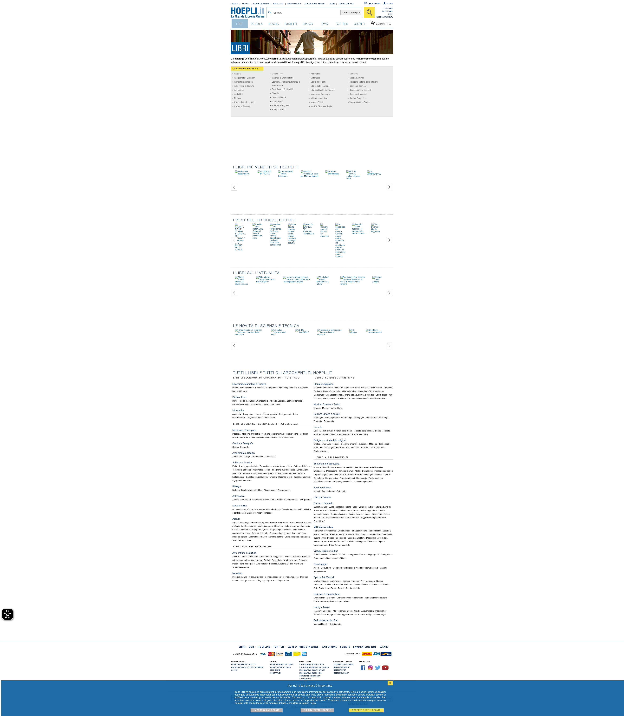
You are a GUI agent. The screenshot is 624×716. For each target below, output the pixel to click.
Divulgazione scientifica (251, 490)
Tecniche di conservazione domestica (342, 518)
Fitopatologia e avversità (281, 530)
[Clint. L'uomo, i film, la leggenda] (375, 231)
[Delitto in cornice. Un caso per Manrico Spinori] (310, 176)
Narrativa (354, 74)
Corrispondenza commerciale (350, 598)
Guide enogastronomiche (340, 507)
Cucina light (377, 514)
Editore (245, 4)
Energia (273, 477)
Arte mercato (262, 564)
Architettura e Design (243, 82)
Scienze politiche (332, 418)
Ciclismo (346, 581)
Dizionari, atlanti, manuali (325, 398)
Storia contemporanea (323, 388)
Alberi (316, 568)
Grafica (235, 447)
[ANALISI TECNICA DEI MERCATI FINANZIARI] (308, 234)
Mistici (358, 471)
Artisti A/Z (236, 557)
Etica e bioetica (342, 434)
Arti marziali (337, 584)
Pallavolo (385, 584)
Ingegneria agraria (260, 530)
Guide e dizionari (377, 447)
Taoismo (364, 447)
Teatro (333, 408)
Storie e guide (328, 434)
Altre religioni (333, 444)
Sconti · (345, 646)
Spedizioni (275, 670)
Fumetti (291, 24)
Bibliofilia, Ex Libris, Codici (281, 564)
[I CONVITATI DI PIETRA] (264, 174)
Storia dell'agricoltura (241, 540)
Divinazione (367, 471)
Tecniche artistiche (292, 557)
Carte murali (319, 558)
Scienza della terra (302, 466)
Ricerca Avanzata (385, 17)
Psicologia (318, 418)
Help (390, 14)
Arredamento (257, 457)
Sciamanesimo (331, 478)
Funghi (332, 491)
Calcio (328, 584)
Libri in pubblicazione (320, 86)
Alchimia (378, 474)
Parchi (325, 491)
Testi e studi (327, 431)
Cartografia (385, 555)
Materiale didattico (287, 437)
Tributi (242, 401)
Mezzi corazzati (363, 534)
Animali (317, 491)
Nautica (317, 581)
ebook (308, 24)
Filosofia (275, 93)
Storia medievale (321, 391)
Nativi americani (365, 467)
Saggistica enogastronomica (373, 518)
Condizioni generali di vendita (314, 667)
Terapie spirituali (347, 478)
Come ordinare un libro (281, 664)
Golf (315, 588)
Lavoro (266, 404)
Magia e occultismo (339, 467)
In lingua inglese (256, 577)
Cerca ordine (374, 3)
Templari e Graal (346, 471)
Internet (257, 414)
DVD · (252, 646)
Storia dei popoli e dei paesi (347, 388)
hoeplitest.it (340, 670)
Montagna (370, 581)
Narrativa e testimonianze (325, 531)
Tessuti (285, 509)
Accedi (390, 3)
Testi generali (285, 414)
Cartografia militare (356, 538)
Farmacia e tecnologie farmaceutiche (276, 466)
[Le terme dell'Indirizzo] (332, 174)
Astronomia (239, 90)
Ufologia (353, 467)
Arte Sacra (298, 564)
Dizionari (331, 598)
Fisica (267, 470)
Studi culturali (371, 418)
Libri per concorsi (294, 401)
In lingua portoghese (265, 580)
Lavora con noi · (365, 646)
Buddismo (363, 444)
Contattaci (275, 673)
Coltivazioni (326, 568)
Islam (316, 447)
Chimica (277, 473)
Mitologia (373, 444)
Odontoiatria (271, 437)
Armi (324, 538)
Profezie (359, 474)
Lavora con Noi (346, 4)
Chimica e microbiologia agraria (258, 526)
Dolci (355, 507)
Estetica (317, 431)
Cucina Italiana (320, 507)
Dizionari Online (261, 4)
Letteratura (315, 78)
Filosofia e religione (359, 434)
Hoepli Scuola (294, 4)
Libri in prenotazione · (303, 646)
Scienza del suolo (260, 533)
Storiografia (319, 395)
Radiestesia (361, 478)
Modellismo (380, 611)
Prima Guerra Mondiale (339, 545)
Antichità (350, 541)
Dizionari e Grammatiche (282, 78)
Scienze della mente (343, 431)
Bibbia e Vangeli (327, 447)
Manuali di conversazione (375, 598)
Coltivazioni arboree (241, 530)
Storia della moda (256, 509)
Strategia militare (359, 531)
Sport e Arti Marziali (358, 94)
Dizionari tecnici (285, 477)
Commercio (276, 404)
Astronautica (292, 500)
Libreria (234, 4)
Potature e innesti (277, 533)
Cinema (317, 408)
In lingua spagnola (273, 577)
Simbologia (319, 478)
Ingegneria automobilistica (283, 470)
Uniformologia (377, 534)
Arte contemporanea (253, 560)
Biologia (237, 98)
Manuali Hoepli (320, 624)
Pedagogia (359, 418)
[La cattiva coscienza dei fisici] (279, 334)
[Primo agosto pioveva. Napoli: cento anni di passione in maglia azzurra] (292, 243)
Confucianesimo (321, 451)
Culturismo (374, 584)
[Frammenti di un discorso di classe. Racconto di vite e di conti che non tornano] (352, 284)
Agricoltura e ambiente (296, 533)
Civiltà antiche (376, 388)
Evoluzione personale (363, 482)
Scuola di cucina (329, 510)
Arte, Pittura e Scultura (244, 86)
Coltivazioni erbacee (258, 537)
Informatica (315, 74)
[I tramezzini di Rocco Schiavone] (286, 176)
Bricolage (327, 611)
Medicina (236, 434)
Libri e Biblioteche (318, 82)
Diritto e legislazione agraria (297, 537)
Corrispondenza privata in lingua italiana (332, 601)
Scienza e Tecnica (358, 86)
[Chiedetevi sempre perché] (374, 332)
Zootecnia (305, 526)
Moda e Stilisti (317, 102)
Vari (390, 395)
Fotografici (341, 491)
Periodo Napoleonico (336, 538)
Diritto (235, 401)
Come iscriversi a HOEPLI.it (243, 664)
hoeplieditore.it (341, 667)
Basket (341, 588)
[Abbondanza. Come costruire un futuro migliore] (266, 282)
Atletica (364, 584)
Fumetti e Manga (279, 97)
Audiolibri (238, 94)
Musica (325, 408)
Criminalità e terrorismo (376, 398)
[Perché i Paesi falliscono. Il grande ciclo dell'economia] (358, 233)
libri (239, 24)
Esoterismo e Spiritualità (282, 89)
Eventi (332, 4)
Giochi (357, 611)
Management (272, 388)
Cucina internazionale (348, 510)
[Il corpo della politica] (377, 282)
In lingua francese (291, 577)
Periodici (281, 500)
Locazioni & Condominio (257, 401)
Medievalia (371, 538)
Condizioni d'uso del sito (311, 664)
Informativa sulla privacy (312, 670)
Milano (343, 558)
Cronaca (351, 398)
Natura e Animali (357, 78)
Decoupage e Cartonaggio (335, 614)
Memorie (361, 398)
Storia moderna (376, 391)
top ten (342, 24)
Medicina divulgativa (251, 434)
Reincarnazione (346, 474)
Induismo (355, 447)
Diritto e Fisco (278, 74)
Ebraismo (340, 447)
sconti (359, 24)
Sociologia (384, 418)
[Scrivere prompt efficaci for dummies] (324, 236)
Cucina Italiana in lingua (359, 514)
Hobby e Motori (278, 109)
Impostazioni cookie (267, 710)
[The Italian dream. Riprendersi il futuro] (325, 284)
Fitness (325, 581)
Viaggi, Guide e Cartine (360, 102)
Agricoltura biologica (241, 522)
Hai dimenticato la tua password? (247, 667)
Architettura (237, 457)
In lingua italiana (239, 577)
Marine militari (375, 531)
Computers (248, 414)
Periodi (267, 560)
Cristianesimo (320, 444)
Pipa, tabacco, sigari (377, 614)
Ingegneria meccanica (252, 473)
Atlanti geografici (371, 555)
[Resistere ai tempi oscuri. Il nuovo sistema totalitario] (330, 334)
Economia (259, 388)
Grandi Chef (319, 521)
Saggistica (294, 509)
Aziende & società (278, 401)
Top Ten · (279, 646)
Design (247, 457)
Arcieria (356, 588)
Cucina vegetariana (368, 510)
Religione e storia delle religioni (364, 82)
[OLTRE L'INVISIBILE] (302, 332)
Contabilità (303, 388)
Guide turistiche (320, 555)
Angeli (324, 474)
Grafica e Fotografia (280, 105)
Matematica (258, 470)
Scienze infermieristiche (254, 437)
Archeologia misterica (342, 482)
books (274, 24)
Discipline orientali (349, 444)
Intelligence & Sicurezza (366, 541)
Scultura (236, 567)
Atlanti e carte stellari (241, 500)
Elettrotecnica (238, 477)
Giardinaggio (277, 101)
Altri (362, 581)
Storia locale (381, 395)
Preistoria (342, 398)
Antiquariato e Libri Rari (244, 78)
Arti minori (253, 557)
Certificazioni (269, 418)
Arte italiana (237, 560)
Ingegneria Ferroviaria (242, 480)
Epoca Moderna (329, 541)
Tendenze (268, 513)
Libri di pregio (335, 624)
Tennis (349, 588)
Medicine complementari (273, 434)
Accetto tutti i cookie (366, 710)
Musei (244, 557)
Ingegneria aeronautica (293, 473)
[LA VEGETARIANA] (374, 174)
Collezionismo (290, 560)
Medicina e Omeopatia (321, 94)
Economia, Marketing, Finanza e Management (286, 83)
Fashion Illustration (253, 513)
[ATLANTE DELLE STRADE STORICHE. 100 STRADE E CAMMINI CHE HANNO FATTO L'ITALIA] (240, 250)
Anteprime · (330, 646)
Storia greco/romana (334, 395)
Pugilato (355, 581)
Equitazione (324, 588)
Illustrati (341, 555)
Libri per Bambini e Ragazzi (323, 90)
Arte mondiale (265, 557)
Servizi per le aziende (315, 4)
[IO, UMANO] (354, 332)
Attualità (364, 388)
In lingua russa (247, 580)
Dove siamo (387, 11)
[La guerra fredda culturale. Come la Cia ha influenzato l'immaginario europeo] (296, 282)
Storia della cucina (339, 514)
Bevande (363, 507)
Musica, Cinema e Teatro (321, 106)
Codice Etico (305, 679)
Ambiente (268, 473)
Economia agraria (260, 522)
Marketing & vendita (288, 388)
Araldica (333, 534)
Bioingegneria (284, 490)
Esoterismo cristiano (323, 482)
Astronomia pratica (260, 500)
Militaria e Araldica (319, 98)
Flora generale (371, 568)
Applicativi (236, 414)
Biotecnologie (270, 490)
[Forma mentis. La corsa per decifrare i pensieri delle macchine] (249, 334)
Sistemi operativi (270, 414)
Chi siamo (388, 8)
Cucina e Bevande (242, 106)
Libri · (243, 646)
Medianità (333, 474)
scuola (257, 24)
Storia (273, 500)
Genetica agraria (275, 537)
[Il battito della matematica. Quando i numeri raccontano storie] (258, 238)
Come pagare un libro (280, 667)
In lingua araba (282, 580)
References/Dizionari (279, 522)
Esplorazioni (335, 581)
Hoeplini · (265, 646)
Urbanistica (270, 457)
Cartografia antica (355, 555)
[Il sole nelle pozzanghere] (243, 174)
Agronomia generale (241, 533)
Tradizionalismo (376, 478)
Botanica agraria (239, 537)
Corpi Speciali (344, 531)
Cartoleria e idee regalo (244, 102)
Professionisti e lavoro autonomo (246, 404)
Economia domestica (357, 614)
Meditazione (331, 471)
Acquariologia (367, 611)
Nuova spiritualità (321, 467)
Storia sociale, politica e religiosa (359, 395)
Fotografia (244, 447)
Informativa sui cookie (310, 673)
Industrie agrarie (292, 526)
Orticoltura (278, 526)
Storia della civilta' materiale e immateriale (348, 391)
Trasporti (317, 611)
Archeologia (277, 560)
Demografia (329, 421)
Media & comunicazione (243, 388)
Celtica (387, 474)
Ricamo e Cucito (345, 611)
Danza (340, 408)
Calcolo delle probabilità (257, 477)
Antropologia (346, 418)
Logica (378, 431)
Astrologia (368, 474)
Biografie (388, 388)
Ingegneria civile (250, 466)
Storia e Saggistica (358, 98)
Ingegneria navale (302, 477)
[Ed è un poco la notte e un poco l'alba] (353, 178)
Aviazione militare (346, 534)
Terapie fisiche (291, 434)
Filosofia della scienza (364, 431)
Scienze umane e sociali (360, 90)
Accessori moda (239, 509)
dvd (325, 24)
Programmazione (254, 418)
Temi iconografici (247, 564)
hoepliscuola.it (341, 673)
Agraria (237, 74)
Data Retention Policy (309, 676)
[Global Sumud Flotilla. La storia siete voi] (242, 284)
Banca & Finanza (239, 391)
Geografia (318, 421)
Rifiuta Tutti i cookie (317, 710)
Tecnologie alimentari (241, 470)
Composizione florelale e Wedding (348, 568)
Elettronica (237, 466)
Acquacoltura (299, 530)
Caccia (357, 584)
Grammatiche (319, 598)
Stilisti (268, 509)
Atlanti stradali (332, 558)
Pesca (334, 588)
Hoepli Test (278, 4)
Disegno (245, 567)
